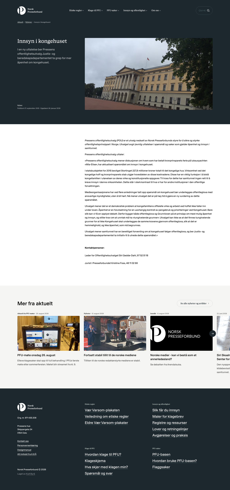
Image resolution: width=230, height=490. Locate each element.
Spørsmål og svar (99, 473)
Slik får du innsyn (166, 410)
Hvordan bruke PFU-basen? (174, 461)
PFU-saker (112, 10)
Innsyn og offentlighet (134, 10)
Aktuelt (20, 22)
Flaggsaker (161, 467)
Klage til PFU (94, 10)
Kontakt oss (23, 441)
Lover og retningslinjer (170, 429)
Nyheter (28, 22)
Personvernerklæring (27, 445)
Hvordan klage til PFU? (103, 454)
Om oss (155, 10)
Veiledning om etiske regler (107, 416)
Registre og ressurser (169, 423)
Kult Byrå (30, 474)
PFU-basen (161, 454)
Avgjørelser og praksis (170, 435)
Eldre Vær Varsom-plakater (106, 423)
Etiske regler (75, 10)
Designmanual (24, 450)
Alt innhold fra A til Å (26, 454)
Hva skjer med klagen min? (106, 467)
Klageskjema (95, 461)
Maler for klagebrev (168, 416)
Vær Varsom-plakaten (102, 410)
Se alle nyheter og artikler (194, 303)
